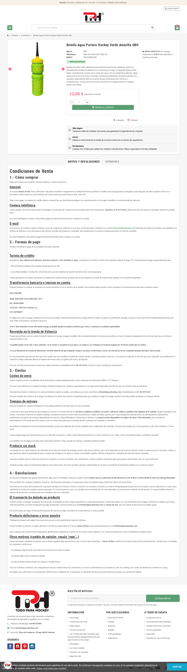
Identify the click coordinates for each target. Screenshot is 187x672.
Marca (69, 51)
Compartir (120, 120)
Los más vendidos (77, 648)
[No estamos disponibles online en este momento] (7, 664)
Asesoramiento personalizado (158, 622)
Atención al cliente (115, 618)
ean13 (69, 57)
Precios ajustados (153, 630)
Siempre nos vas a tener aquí (158, 638)
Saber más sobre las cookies (51, 668)
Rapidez (111, 630)
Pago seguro (75, 626)
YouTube (17, 646)
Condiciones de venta (78, 622)
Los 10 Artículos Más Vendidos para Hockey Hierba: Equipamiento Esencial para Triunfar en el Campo (83, 637)
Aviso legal (74, 618)
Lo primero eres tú (153, 618)
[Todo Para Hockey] (93, 17)
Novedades (74, 644)
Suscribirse (164, 598)
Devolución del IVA (77, 630)
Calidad (111, 622)
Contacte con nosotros (79, 652)
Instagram (32, 646)
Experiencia (112, 638)
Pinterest (134, 120)
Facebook (10, 646)
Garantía (111, 626)
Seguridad (150, 634)
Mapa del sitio (75, 656)
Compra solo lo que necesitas (158, 626)
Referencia (71, 54)
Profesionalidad (114, 634)
